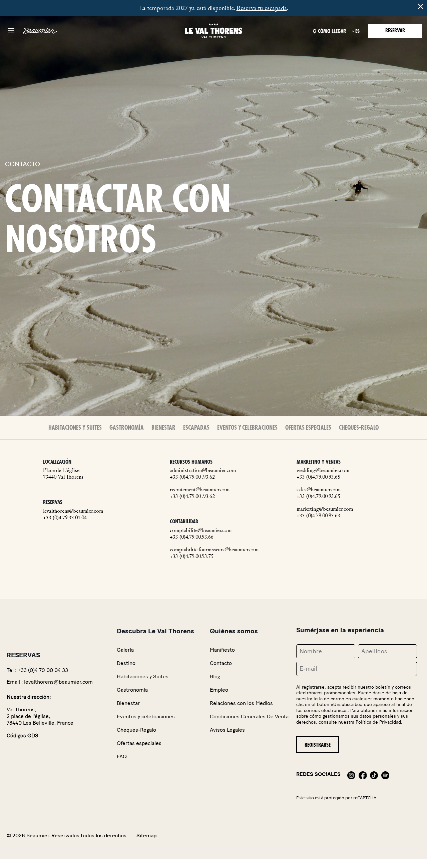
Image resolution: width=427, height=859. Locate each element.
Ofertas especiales (308, 428)
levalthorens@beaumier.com (73, 511)
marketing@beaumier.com (325, 509)
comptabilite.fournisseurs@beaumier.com (214, 550)
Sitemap (146, 835)
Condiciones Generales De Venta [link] (249, 716)
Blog (215, 676)
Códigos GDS (22, 735)
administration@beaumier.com (203, 470)
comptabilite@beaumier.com (201, 530)
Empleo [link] (219, 690)
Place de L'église (61, 470)
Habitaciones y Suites (75, 428)
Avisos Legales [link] (227, 730)
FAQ (122, 756)
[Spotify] (385, 774)
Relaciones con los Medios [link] (241, 703)
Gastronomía (126, 428)
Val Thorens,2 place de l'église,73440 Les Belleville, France (40, 716)
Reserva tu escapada (262, 9)
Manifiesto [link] (222, 650)
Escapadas (196, 428)
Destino (126, 663)
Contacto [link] (221, 663)
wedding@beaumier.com (323, 470)
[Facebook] (363, 774)
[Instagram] (351, 774)
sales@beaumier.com (319, 490)
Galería (125, 650)
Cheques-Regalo (359, 428)
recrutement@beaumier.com (200, 490)
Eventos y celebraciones (247, 428)
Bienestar (163, 428)
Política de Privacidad (378, 722)
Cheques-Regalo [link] (136, 730)
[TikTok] (374, 774)
